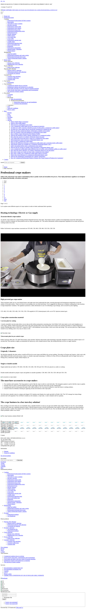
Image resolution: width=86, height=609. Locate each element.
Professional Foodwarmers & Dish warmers (19, 473)
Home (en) (7, 16)
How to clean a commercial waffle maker (22, 141)
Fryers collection (8, 537)
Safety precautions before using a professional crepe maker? (26, 146)
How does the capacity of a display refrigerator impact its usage (27, 137)
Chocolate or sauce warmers (14, 476)
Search (22, 162)
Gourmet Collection (9, 540)
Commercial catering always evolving (17, 85)
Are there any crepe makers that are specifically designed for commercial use (31, 129)
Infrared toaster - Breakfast (14, 502)
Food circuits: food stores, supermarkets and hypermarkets (22, 90)
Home (5, 167)
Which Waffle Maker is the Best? (19, 121)
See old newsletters (6, 455)
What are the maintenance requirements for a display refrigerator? (28, 156)
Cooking (6, 472)
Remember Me (8, 597)
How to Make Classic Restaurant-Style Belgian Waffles (25, 134)
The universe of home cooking (15, 91)
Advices (9, 120)
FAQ (8, 106)
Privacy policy (11, 109)
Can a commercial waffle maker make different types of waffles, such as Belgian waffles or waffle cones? (39, 149)
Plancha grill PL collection (14, 523)
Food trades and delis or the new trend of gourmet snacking (23, 88)
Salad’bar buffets (11, 507)
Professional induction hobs (14, 496)
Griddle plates (11, 495)
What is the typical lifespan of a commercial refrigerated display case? (29, 155)
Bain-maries (10, 475)
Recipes (9, 112)
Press (8, 114)
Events (9, 115)
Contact (6, 159)
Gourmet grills (11, 544)
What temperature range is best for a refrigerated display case (27, 140)
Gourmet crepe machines (14, 541)
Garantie (6, 571)
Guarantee (10, 94)
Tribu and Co (19, 607)
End (5, 200)
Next (5, 199)
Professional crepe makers (14, 481)
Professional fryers (12, 486)
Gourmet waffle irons (13, 543)
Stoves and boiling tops (13, 498)
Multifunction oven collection (15, 535)
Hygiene (6, 513)
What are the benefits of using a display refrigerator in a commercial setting (30, 135)
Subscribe (19, 460)
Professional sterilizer (13, 514)
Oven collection (8, 532)
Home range (7, 60)
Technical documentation (20, 103)
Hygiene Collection (9, 527)
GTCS (9, 96)
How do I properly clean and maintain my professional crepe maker (28, 132)
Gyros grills (10, 492)
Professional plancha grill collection (16, 524)
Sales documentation (16, 99)
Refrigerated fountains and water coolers (18, 508)
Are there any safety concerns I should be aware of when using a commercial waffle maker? (35, 127)
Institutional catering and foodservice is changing (20, 87)
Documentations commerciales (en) (13, 568)
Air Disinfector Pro (12, 529)
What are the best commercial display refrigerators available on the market (30, 131)
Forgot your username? (11, 602)
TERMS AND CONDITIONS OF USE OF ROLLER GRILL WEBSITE (24, 575)
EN (4, 1)
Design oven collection (13, 534)
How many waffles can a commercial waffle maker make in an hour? (29, 153)
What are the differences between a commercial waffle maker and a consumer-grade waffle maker (36, 143)
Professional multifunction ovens (16, 484)
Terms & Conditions (12, 108)
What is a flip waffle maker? (18, 123)
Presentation (10, 82)
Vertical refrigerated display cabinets (17, 511)
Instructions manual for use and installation (25, 102)
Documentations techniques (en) (12, 569)
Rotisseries (10, 499)
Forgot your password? (11, 603)
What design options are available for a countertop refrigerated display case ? (31, 144)
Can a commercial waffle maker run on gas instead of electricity (27, 126)
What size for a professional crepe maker (21, 124)
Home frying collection (13, 538)
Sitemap (6, 451)
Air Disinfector (11, 516)
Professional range (9, 17)
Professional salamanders (14, 501)
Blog (5, 111)
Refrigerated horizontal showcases (16, 510)
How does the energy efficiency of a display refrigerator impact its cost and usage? (32, 150)
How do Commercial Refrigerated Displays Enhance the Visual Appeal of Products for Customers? (37, 158)
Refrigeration (7, 505)
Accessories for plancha (13, 526)
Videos (9, 118)
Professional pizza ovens (13, 483)
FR (2, 1)
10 (4, 197)
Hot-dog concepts (12, 478)
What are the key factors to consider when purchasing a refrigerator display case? (32, 147)
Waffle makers (11, 489)
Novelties (9, 117)
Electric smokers (11, 487)
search (2, 162)
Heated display (11, 504)
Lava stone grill (11, 490)
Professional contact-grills (14, 480)
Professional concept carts (14, 493)
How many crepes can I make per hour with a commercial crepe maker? (30, 152)
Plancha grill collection (10, 521)
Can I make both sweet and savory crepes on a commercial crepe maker (30, 138)
